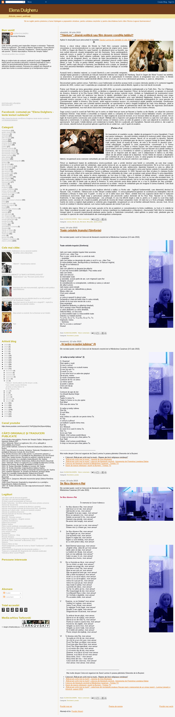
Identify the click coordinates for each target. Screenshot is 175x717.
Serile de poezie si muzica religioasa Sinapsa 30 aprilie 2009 (24, 538)
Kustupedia (6, 533)
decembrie (9, 370)
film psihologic (7, 177)
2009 (6, 414)
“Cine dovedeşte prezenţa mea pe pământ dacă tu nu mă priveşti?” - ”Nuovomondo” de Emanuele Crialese (27, 299)
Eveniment (70, 335)
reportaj (5, 212)
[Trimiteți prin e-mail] (95, 219)
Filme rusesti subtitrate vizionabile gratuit (17, 526)
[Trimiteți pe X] (100, 219)
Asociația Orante (8, 515)
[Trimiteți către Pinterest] (105, 219)
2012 (6, 407)
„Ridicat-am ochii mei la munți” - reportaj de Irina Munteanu (88, 459)
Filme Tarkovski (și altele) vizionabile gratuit (18, 528)
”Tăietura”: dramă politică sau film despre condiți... (21, 383)
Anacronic (5, 134)
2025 (6, 347)
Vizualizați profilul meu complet (13, 54)
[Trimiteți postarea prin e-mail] (92, 219)
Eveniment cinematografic (11, 161)
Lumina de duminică (9, 193)
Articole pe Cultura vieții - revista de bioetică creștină (21, 510)
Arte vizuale (6, 138)
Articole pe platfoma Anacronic (13, 512)
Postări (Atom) (77, 711)
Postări (8, 593)
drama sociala (7, 155)
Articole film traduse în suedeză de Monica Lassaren (21, 506)
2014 (6, 403)
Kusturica (5, 187)
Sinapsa (5, 228)
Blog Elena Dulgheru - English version (16, 519)
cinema (69, 222)
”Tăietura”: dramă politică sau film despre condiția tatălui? (96, 35)
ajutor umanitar (7, 132)
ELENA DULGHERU (20, 33)
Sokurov (5, 542)
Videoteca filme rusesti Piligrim (13, 553)
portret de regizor (8, 205)
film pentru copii (8, 173)
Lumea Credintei (8, 189)
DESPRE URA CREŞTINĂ (22, 253)
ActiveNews (6, 130)
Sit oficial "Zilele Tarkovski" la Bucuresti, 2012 (18, 540)
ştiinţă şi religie (7, 232)
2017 (6, 364)
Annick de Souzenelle (10, 505)
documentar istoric (8, 150)
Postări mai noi (66, 706)
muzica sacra (7, 194)
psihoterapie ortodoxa (10, 209)
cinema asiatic (7, 143)
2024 (6, 349)
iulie (7, 381)
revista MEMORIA (8, 219)
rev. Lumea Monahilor (10, 218)
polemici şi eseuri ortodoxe (12, 200)
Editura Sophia (7, 524)
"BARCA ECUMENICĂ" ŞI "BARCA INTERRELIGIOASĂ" (22, 274)
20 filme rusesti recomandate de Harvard (17, 501)
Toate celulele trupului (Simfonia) (80, 230)
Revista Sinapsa (8, 537)
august (8, 379)
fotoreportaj (6, 182)
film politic (90, 222)
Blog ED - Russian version (11, 517)
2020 (6, 358)
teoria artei (6, 237)
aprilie (8, 395)
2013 (6, 405)
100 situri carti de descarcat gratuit (14, 498)
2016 (6, 366)
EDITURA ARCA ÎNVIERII (11, 103)
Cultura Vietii (6, 145)
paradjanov (6, 196)
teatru (4, 235)
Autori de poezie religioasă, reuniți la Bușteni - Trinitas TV (88, 466)
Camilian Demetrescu (10, 521)
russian (4, 225)
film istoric (83, 222)
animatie (5, 136)
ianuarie (8, 401)
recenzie (5, 210)
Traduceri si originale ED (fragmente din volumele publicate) (24, 551)
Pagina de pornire (116, 706)
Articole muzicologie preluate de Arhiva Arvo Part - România (24, 508)
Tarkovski (5, 234)
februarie (9, 399)
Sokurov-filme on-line (10, 544)
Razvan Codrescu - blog (11, 535)
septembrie (10, 377)
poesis (77, 335)
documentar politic (8, 152)
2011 (6, 409)
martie (8, 397)
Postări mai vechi (166, 706)
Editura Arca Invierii (9, 522)
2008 (6, 416)
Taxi (14, 324)
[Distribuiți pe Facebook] (102, 219)
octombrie (9, 375)
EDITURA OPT (7, 105)
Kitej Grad (5, 186)
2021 (6, 355)
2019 (6, 360)
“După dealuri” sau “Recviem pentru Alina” (28, 277)
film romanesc (7, 180)
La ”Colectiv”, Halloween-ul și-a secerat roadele (19, 251)
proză (4, 207)
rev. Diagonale (7, 216)
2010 (6, 412)
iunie (7, 391)
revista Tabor (6, 223)
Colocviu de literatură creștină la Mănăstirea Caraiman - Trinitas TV (92, 463)
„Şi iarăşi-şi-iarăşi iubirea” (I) (78, 344)
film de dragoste (8, 166)
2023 (6, 351)
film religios (6, 178)
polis (3, 202)
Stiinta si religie (7, 230)
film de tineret (7, 168)
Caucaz (5, 139)
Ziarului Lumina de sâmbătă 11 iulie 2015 (115, 40)
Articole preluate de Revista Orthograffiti (16, 514)
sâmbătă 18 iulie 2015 (145, 40)
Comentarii (9, 597)
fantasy (4, 162)
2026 (6, 345)
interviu (4, 184)
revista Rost (6, 221)
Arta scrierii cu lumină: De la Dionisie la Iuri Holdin (31, 313)
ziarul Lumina (98, 222)
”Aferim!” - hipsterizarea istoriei (24, 264)
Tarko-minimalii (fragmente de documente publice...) (21, 549)
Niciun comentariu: (84, 219)
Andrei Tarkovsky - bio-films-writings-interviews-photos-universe (25, 503)
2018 (6, 362)
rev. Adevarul (6, 214)
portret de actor (7, 203)
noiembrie (9, 373)
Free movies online (9, 531)
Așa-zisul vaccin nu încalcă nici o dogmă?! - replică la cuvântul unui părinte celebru (33, 303)
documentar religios (9, 154)
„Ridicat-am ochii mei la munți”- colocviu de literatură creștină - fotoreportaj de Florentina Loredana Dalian (106, 461)
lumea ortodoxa (7, 191)
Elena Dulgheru (23, 10)
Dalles (4, 146)
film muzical (6, 171)
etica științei (6, 157)
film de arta (75, 222)
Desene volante (8, 148)
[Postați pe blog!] (97, 219)
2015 (6, 369)
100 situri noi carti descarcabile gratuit (16, 499)
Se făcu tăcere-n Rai (72, 483)
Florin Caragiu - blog (9, 530)
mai (7, 393)
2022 (6, 353)
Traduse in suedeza (9, 239)
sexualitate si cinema (9, 226)
